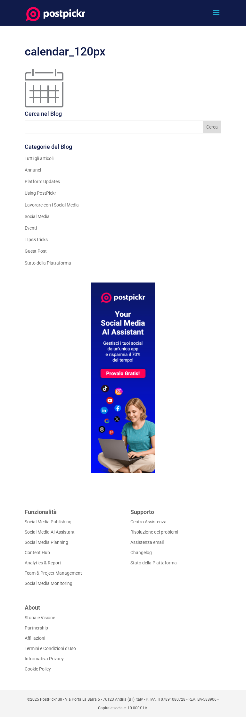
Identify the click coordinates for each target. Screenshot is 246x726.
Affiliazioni (35, 638)
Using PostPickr (40, 193)
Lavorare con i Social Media (52, 204)
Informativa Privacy (44, 658)
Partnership (36, 627)
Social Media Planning (46, 542)
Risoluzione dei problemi (154, 532)
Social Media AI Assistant (50, 532)
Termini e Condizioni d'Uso (50, 648)
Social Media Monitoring (48, 583)
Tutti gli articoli (39, 158)
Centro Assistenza (148, 521)
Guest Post (36, 251)
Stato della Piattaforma (48, 263)
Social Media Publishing (48, 521)
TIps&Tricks (36, 239)
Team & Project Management (53, 573)
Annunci (33, 170)
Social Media (37, 216)
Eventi (31, 228)
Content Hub (37, 552)
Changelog (141, 552)
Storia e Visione (40, 617)
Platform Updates (42, 181)
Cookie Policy (38, 668)
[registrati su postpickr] (123, 377)
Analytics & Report (43, 562)
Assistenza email (147, 542)
